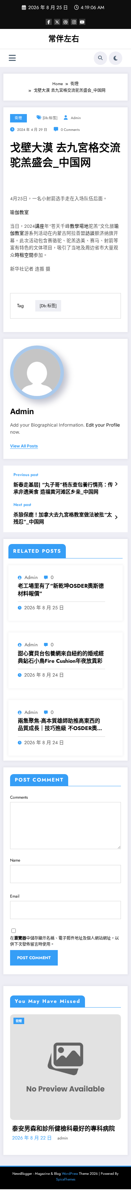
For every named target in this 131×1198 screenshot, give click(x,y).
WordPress (70, 1176)
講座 (39, 226)
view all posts (24, 446)
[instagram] (74, 22)
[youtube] (82, 22)
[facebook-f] (49, 22)
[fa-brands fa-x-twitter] (57, 22)
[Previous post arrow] (116, 484)
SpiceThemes (65, 1182)
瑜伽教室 (19, 212)
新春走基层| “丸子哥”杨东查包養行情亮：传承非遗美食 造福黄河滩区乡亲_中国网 (63, 488)
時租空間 (24, 255)
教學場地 (79, 226)
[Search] (100, 58)
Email (14, 896)
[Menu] (12, 58)
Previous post (25, 474)
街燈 (18, 117)
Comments (19, 797)
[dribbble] (65, 22)
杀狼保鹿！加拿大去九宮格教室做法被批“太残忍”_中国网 (62, 518)
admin (76, 117)
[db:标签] (50, 117)
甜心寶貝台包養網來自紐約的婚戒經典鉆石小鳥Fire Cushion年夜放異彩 (61, 657)
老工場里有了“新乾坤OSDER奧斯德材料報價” (61, 589)
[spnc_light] (115, 58)
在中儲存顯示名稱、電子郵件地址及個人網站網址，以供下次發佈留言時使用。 (64, 941)
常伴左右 (63, 38)
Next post (22, 504)
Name (15, 860)
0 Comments (70, 129)
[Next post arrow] (116, 517)
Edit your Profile (103, 425)
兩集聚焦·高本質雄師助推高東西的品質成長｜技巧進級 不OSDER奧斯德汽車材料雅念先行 (60, 724)
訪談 (90, 233)
